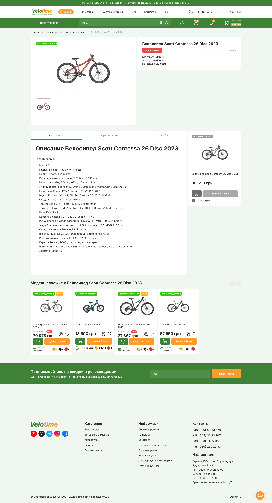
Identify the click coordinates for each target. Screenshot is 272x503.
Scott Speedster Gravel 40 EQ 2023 (50, 326)
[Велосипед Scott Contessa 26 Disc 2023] (215, 152)
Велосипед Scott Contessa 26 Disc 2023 (215, 173)
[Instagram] (57, 434)
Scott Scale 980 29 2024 (174, 324)
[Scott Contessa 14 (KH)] (93, 306)
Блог (133, 12)
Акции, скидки (147, 455)
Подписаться (226, 373)
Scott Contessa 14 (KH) (88, 324)
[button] (232, 283)
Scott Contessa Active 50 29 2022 (134, 326)
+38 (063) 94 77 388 (206, 441)
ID (240, 496)
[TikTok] (41, 434)
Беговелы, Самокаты (97, 434)
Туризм (89, 445)
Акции (68, 12)
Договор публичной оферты (155, 460)
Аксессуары (92, 439)
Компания (87, 12)
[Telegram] (49, 434)
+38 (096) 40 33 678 (207, 12)
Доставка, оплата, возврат (154, 445)
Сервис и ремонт (148, 429)
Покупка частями (112, 12)
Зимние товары (94, 450)
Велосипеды (92, 429)
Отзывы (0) (162, 135)
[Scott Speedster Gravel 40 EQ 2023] (51, 306)
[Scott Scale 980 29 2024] (178, 306)
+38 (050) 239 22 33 (206, 446)
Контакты (150, 12)
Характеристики (109, 135)
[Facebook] (65, 434)
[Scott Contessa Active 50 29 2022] (136, 306)
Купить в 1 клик (56, 341)
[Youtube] (34, 434)
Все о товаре (56, 135)
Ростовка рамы (147, 450)
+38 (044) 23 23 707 (206, 435)
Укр (231, 12)
